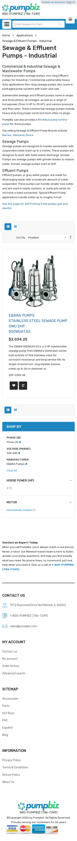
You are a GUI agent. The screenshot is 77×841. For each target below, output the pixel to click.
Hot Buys (8, 713)
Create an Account (53, 2)
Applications (24, 35)
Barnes (6, 135)
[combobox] (38, 24)
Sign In (71, 2)
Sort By (20, 237)
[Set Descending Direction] (70, 237)
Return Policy (11, 774)
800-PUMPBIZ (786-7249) (38, 812)
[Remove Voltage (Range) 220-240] (19, 453)
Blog (5, 734)
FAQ (4, 720)
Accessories (10, 698)
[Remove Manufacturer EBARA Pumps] (26, 463)
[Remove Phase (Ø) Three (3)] (20, 442)
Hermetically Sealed (21, 510)
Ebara (29, 135)
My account (10, 658)
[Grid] (15, 226)
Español (7, 727)
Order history (11, 666)
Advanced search (13, 673)
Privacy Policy (11, 760)
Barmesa (18, 135)
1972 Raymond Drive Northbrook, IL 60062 (38, 605)
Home (6, 35)
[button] (14, 386)
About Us (8, 782)
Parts (6, 705)
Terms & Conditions (15, 767)
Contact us (9, 651)
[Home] (21, 7)
